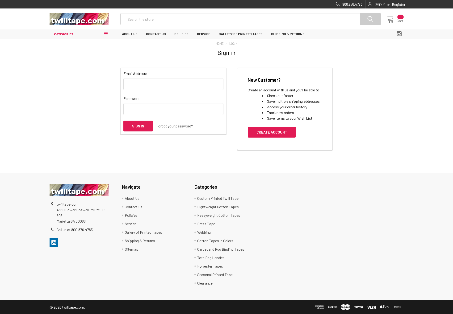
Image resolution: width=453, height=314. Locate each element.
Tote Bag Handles (211, 257)
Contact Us (156, 34)
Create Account (271, 132)
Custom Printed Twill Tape (218, 198)
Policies (181, 34)
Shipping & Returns (288, 34)
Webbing (204, 232)
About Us (130, 34)
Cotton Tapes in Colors (215, 240)
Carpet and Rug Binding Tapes (220, 249)
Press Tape (206, 223)
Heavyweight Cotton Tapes (218, 215)
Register (398, 4)
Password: (132, 98)
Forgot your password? (174, 126)
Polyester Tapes (210, 266)
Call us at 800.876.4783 (75, 229)
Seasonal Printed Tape (215, 274)
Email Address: (135, 73)
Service (203, 34)
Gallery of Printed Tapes (241, 34)
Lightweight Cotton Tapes (218, 206)
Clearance (205, 283)
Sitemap (131, 249)
